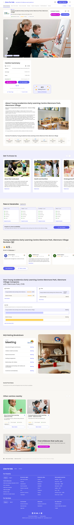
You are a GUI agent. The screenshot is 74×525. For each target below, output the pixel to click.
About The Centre (14, 5)
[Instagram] (41, 513)
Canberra (40, 490)
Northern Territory (24, 492)
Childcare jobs (58, 503)
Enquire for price (7, 221)
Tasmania (22, 494)
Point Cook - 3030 (58, 494)
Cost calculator (6, 485)
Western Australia (24, 488)
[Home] (3, 458)
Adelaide (39, 486)
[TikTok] (39, 513)
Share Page (11, 91)
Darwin (39, 492)
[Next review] (69, 248)
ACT (21, 490)
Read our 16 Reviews (42, 91)
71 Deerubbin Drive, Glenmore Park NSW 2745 (36, 418)
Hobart (39, 494)
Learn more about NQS (8, 323)
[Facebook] (34, 513)
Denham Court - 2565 (59, 492)
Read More (31, 263)
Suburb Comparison (35, 5)
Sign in (10, 477)
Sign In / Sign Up (62, 2)
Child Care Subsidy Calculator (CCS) (11, 483)
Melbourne (40, 481)
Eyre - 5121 (57, 490)
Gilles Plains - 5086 (59, 483)
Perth (39, 488)
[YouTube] (37, 513)
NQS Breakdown (43, 5)
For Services (7, 498)
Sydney (39, 479)
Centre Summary (6, 5)
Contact (20, 468)
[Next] (67, 38)
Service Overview (24, 503)
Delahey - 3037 (58, 479)
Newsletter (40, 506)
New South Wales (9, 458)
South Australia (23, 486)
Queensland (23, 483)
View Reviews (7, 298)
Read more (6, 188)
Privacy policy (43, 516)
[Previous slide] (30, 406)
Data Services (23, 506)
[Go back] (3, 2)
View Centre (14, 427)
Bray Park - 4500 (58, 481)
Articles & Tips (6, 491)
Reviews (28, 5)
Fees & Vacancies (22, 5)
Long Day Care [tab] (23, 204)
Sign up (5, 477)
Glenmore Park (17, 458)
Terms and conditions (32, 516)
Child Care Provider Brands (9, 494)
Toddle (56, 508)
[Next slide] (69, 140)
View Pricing (41, 299)
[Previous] (7, 38)
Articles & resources (42, 503)
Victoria (22, 481)
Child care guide (6, 489)
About (15, 468)
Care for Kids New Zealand (60, 506)
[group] (14, 407)
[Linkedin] (32, 513)
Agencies (22, 508)
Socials (49, 5)
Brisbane (39, 483)
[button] (34, 412)
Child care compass (7, 487)
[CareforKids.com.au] (8, 468)
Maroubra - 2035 (58, 486)
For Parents (7, 474)
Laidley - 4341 (58, 488)
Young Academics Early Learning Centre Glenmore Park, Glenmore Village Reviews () (36, 241)
